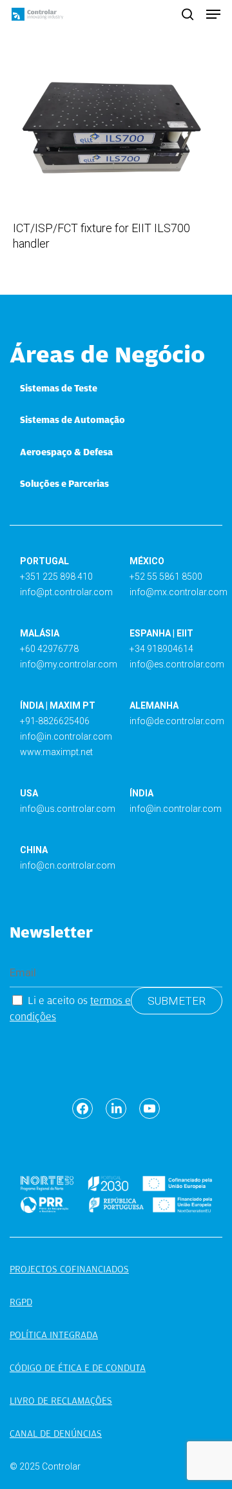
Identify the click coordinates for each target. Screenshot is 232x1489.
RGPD (21, 1302)
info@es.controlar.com (177, 664)
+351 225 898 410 (56, 576)
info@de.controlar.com (177, 721)
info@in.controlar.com (66, 736)
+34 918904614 (161, 649)
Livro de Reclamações (61, 1400)
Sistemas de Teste (58, 388)
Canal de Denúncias (56, 1433)
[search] (187, 14)
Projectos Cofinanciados (69, 1269)
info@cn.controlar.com (67, 865)
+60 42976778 (49, 649)
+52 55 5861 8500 (166, 576)
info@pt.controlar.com (66, 592)
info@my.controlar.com (68, 664)
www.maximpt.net (56, 752)
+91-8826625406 (55, 721)
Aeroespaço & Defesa (66, 452)
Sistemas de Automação (72, 420)
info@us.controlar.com (67, 809)
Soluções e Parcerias (64, 483)
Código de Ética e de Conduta (78, 1368)
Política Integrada (54, 1335)
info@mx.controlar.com (178, 592)
